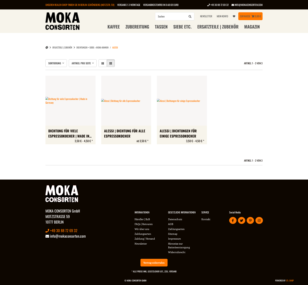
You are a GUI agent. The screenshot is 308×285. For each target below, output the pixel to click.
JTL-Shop (290, 280)
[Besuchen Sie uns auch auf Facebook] (233, 220)
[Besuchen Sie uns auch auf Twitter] (241, 220)
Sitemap (172, 233)
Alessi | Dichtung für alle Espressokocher (124, 133)
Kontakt (205, 219)
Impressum (174, 238)
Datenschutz (175, 219)
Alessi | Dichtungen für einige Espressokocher (178, 133)
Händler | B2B (142, 219)
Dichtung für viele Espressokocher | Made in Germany (68, 133)
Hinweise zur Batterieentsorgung (179, 245)
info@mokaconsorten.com (248, 5)
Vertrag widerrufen (154, 262)
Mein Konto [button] (222, 16)
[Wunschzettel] (234, 16)
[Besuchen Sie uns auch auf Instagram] (259, 220)
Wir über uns (142, 229)
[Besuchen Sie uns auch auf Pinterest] (250, 220)
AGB (170, 224)
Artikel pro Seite (81, 63)
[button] (103, 63)
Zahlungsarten (143, 233)
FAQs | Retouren (144, 224)
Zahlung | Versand (145, 238)
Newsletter (206, 16)
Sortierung (54, 63)
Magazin (252, 26)
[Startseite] (46, 47)
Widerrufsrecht (176, 252)
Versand (172, 271)
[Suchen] (190, 16)
